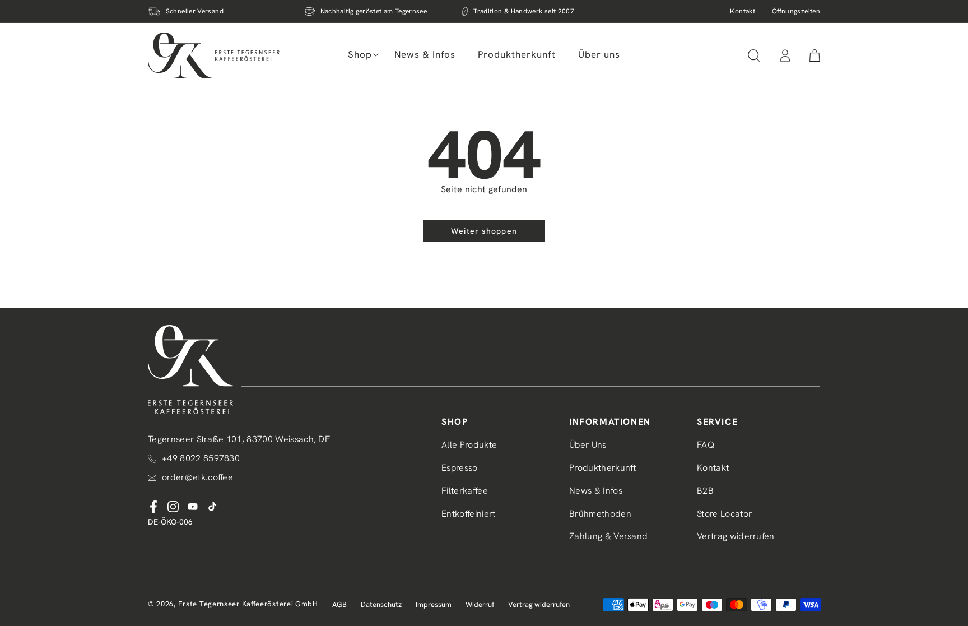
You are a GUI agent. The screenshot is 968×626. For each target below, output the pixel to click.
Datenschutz (381, 604)
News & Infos (595, 491)
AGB (339, 604)
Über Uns (588, 445)
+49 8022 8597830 (201, 458)
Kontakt (742, 11)
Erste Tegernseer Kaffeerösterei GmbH (248, 604)
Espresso (459, 468)
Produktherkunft (602, 468)
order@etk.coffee (197, 477)
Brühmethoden (600, 514)
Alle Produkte (469, 445)
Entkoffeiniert (468, 514)
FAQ (705, 445)
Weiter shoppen (484, 231)
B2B (705, 491)
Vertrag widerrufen (736, 536)
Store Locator (724, 514)
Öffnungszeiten (796, 11)
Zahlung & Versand (608, 536)
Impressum (434, 604)
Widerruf (480, 604)
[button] (360, 54)
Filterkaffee (464, 491)
